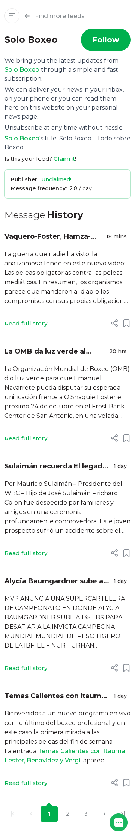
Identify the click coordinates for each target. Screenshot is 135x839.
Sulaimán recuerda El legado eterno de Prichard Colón (55, 466)
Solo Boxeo (21, 69)
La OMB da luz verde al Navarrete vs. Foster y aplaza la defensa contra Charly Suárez (47, 352)
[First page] (12, 814)
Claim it (64, 158)
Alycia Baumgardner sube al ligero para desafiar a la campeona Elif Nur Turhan (54, 581)
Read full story (25, 323)
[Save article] (126, 323)
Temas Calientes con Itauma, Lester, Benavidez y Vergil (55, 696)
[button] (119, 822)
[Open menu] (12, 15)
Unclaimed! (56, 179)
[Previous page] (30, 814)
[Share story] (114, 323)
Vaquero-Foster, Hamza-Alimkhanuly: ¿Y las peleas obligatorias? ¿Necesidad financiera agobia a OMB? (51, 237)
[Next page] (104, 814)
